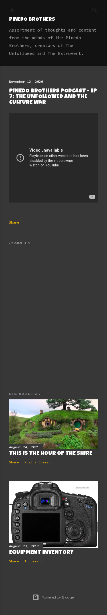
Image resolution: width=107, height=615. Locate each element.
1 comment (34, 561)
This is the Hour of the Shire (50, 454)
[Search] (94, 9)
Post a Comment (39, 462)
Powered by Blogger (58, 597)
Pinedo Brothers (32, 19)
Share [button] (14, 222)
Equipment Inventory (41, 553)
